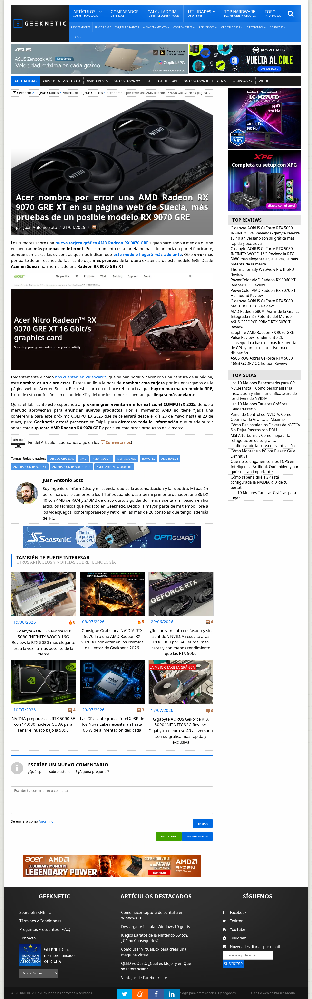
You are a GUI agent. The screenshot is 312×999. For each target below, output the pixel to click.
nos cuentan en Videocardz (80, 377)
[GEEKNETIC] (40, 23)
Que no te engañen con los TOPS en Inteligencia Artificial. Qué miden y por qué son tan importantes (264, 466)
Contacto (28, 938)
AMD (83, 458)
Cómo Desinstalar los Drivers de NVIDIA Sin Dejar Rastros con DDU (265, 427)
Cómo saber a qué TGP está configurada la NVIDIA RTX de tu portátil (259, 482)
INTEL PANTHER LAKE (162, 81)
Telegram (238, 938)
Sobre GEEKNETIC (35, 912)
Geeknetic (24, 93)
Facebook (238, 912)
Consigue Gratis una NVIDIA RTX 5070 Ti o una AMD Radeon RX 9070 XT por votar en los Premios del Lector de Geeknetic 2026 (112, 639)
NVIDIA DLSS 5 (97, 81)
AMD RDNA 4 (169, 458)
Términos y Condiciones (40, 921)
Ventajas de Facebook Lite (144, 977)
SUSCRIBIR (233, 964)
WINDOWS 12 (242, 81)
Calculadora (163, 13)
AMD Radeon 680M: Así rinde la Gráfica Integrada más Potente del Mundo (265, 314)
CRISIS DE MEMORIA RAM (61, 81)
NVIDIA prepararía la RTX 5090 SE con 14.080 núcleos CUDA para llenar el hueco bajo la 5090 (43, 724)
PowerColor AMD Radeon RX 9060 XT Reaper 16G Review (263, 282)
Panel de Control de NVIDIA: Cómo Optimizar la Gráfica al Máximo (261, 417)
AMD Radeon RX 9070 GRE (114, 467)
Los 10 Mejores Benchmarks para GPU (264, 383)
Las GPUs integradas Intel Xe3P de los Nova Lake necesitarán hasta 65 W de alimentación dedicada (112, 724)
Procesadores (80, 27)
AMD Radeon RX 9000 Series (71, 467)
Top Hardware (240, 13)
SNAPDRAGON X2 (127, 81)
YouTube (237, 929)
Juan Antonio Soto (40, 227)
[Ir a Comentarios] (94, 227)
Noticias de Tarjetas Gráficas (82, 93)
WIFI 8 (263, 81)
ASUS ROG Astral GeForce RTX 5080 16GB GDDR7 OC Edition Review (262, 361)
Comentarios (118, 442)
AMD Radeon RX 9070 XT (29, 467)
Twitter (236, 921)
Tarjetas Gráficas (127, 27)
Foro (273, 13)
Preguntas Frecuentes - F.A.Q (45, 929)
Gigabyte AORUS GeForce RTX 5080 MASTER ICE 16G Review (262, 303)
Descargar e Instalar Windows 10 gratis (155, 926)
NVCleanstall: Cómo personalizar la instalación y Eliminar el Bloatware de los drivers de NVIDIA (264, 393)
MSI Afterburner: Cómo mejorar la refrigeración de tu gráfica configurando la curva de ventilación (263, 440)
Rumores (148, 458)
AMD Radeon (102, 458)
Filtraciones (126, 458)
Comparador (125, 13)
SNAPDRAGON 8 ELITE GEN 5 (205, 81)
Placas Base (103, 27)
